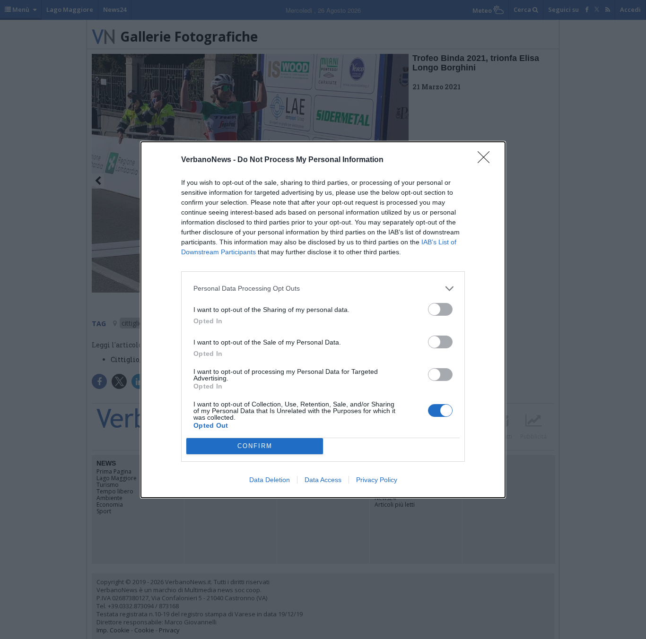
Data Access (323, 480)
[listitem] (323, 289)
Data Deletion (269, 480)
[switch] (440, 309)
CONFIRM (254, 445)
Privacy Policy (376, 480)
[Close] (487, 160)
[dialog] (323, 320)
